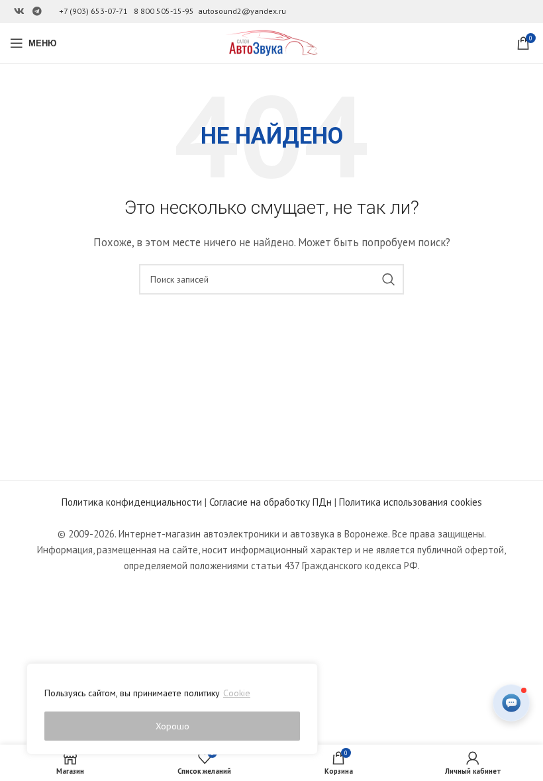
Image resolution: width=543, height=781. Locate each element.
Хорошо (172, 726)
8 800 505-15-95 (164, 11)
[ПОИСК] (388, 279)
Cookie (236, 693)
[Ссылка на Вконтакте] (19, 12)
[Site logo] (271, 42)
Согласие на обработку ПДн (270, 502)
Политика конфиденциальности (132, 502)
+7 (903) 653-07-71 (93, 11)
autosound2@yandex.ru (242, 11)
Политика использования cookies (410, 502)
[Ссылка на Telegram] (37, 12)
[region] (172, 709)
